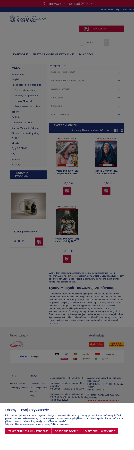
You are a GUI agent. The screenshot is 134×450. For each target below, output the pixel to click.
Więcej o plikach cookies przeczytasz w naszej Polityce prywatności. (38, 424)
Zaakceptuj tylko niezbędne (28, 431)
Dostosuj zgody (66, 431)
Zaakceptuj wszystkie (99, 431)
